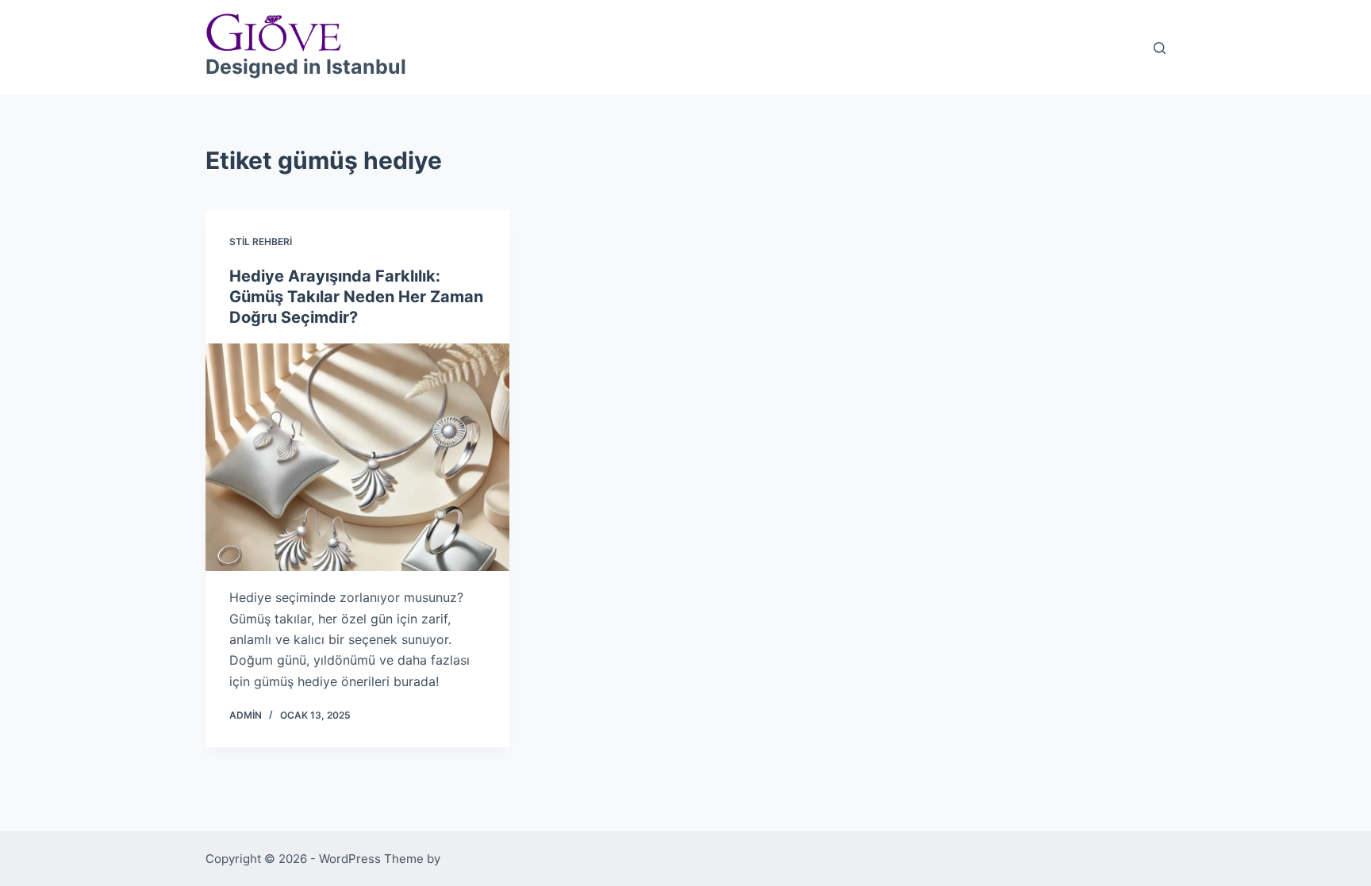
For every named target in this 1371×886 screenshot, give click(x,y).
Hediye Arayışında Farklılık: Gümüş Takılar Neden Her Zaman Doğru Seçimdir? (356, 297)
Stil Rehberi (260, 241)
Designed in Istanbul (305, 67)
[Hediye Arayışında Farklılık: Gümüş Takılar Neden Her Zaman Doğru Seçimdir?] (357, 457)
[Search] (1160, 48)
